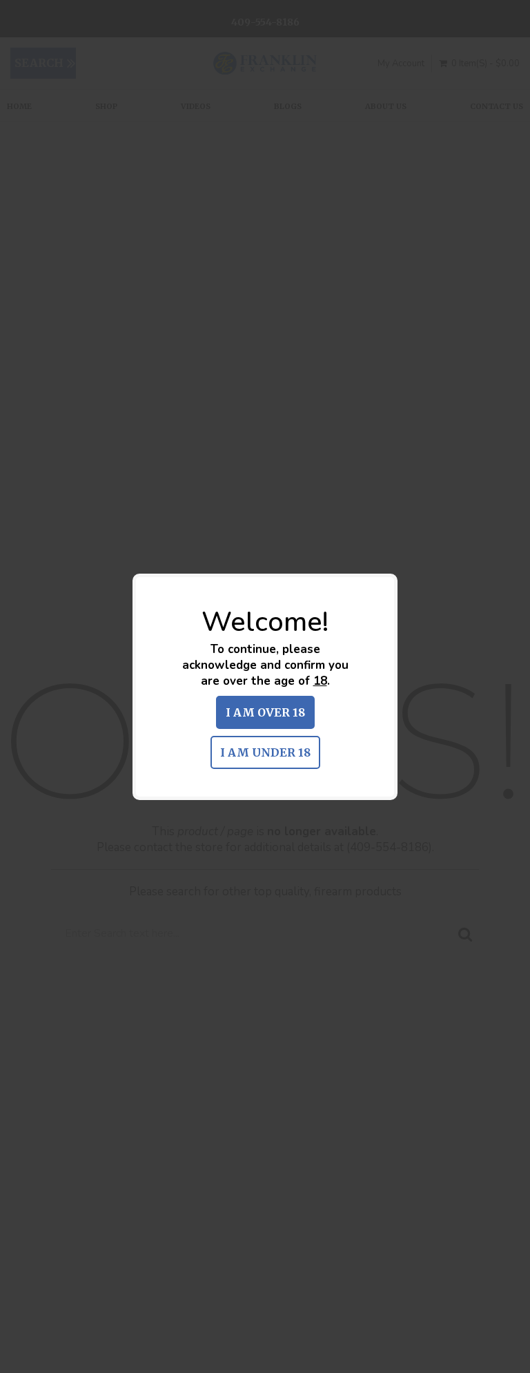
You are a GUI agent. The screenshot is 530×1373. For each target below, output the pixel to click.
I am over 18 (265, 712)
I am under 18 (265, 752)
